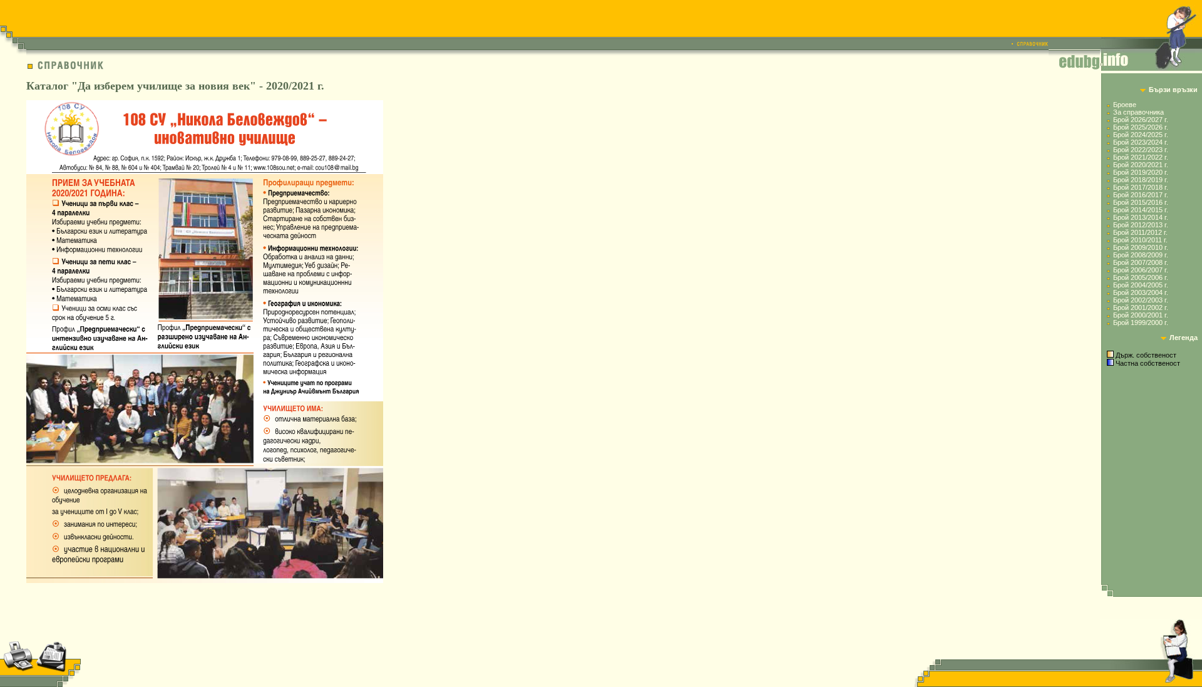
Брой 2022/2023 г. (1140, 149)
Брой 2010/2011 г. (1140, 240)
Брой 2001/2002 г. (1140, 307)
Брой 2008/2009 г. (1140, 255)
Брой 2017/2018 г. (1140, 187)
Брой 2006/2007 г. (1140, 270)
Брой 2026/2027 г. (1140, 119)
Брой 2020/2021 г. (1140, 164)
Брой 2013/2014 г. (1140, 217)
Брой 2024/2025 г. (1140, 134)
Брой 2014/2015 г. (1140, 210)
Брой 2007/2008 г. (1140, 262)
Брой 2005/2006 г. (1140, 277)
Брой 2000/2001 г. (1140, 315)
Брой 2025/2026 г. (1140, 127)
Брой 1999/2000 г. (1140, 322)
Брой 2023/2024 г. (1140, 142)
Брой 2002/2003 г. (1140, 300)
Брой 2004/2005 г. (1140, 285)
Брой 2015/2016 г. (1140, 202)
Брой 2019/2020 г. (1140, 172)
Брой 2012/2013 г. (1140, 225)
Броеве (1124, 104)
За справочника (1138, 112)
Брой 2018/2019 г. (1140, 179)
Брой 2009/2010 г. (1140, 247)
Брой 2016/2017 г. (1140, 195)
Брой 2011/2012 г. (1140, 232)
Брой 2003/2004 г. (1140, 292)
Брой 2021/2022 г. (1140, 157)
